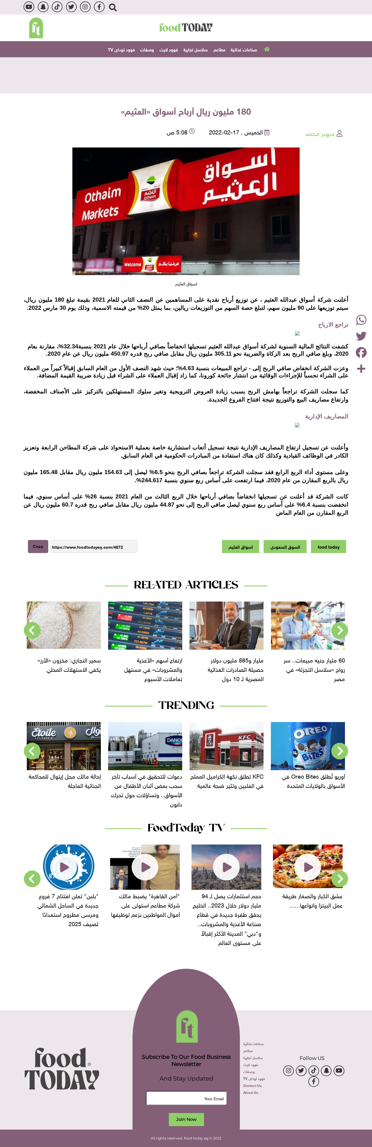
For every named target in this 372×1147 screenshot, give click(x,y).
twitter (71, 6)
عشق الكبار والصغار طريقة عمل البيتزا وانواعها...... (312, 899)
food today (329, 546)
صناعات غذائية (244, 49)
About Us (250, 1092)
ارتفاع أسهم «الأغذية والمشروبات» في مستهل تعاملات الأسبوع (153, 668)
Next (32, 630)
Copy (38, 546)
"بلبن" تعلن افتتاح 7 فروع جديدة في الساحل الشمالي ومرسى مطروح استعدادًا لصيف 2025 (68, 909)
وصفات (147, 49)
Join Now (186, 1119)
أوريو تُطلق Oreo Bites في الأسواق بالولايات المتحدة (313, 780)
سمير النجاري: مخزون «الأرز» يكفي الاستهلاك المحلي (69, 664)
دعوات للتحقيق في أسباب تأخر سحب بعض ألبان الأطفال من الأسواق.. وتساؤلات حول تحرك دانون (146, 789)
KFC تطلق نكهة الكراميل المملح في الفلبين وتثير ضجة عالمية (227, 780)
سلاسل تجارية (195, 49)
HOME (266, 49)
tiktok (57, 6)
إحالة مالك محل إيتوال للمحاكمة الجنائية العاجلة (65, 780)
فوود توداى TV (121, 49)
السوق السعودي (285, 546)
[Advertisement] (186, 75)
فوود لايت (169, 49)
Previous (339, 630)
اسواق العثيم (241, 546)
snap (43, 6)
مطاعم (219, 49)
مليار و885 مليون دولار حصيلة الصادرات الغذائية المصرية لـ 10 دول (236, 668)
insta (85, 6)
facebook (99, 6)
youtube (29, 6)
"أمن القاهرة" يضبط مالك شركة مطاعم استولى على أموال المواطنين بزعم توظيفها (145, 904)
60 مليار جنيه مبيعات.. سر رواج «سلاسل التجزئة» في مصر (314, 668)
